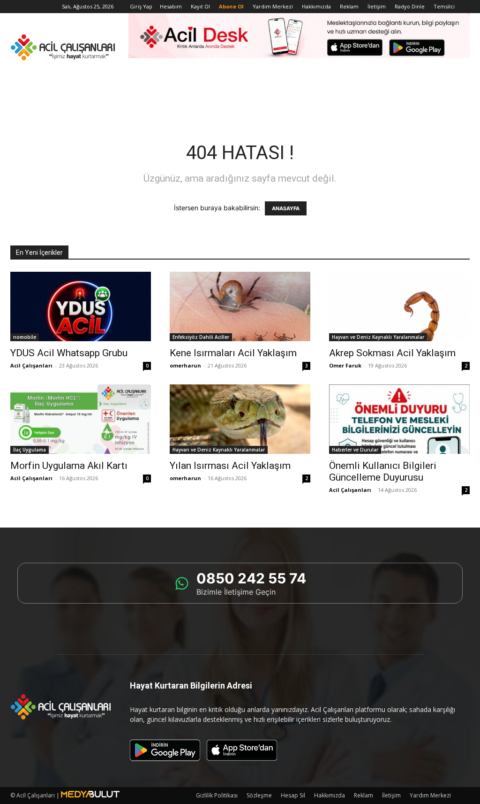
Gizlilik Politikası (217, 795)
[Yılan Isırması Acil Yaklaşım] (240, 419)
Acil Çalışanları (31, 365)
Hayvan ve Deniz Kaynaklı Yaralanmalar (378, 337)
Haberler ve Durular (355, 449)
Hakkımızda (316, 6)
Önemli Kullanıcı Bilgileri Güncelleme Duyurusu (382, 471)
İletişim (377, 6)
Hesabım (171, 6)
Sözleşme (259, 795)
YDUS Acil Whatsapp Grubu (69, 353)
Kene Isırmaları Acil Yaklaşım (233, 353)
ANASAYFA (286, 208)
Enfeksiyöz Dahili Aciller (200, 337)
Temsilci (444, 6)
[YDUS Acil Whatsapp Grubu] (80, 306)
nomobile (24, 337)
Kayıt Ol (200, 6)
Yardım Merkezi (273, 6)
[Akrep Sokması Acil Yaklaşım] (399, 306)
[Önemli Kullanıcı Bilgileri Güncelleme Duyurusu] (399, 419)
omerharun (185, 365)
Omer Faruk (345, 365)
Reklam (349, 6)
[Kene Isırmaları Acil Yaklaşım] (240, 306)
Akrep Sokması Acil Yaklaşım (392, 353)
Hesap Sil (293, 795)
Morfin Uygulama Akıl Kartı (69, 465)
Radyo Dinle (410, 6)
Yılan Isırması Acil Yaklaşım (230, 465)
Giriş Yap (141, 6)
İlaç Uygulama (29, 449)
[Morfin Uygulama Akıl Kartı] (80, 419)
